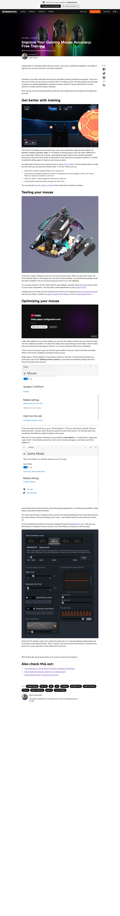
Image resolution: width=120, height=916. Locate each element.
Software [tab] (32, 11)
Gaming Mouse (32, 686)
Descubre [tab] (41, 11)
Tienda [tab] (23, 11)
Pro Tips (43, 686)
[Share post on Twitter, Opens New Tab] (104, 73)
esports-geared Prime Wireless (58, 294)
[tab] (83, 11)
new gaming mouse (89, 292)
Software (25, 38)
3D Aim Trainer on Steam (44, 185)
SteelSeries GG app (77, 524)
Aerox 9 (49, 690)
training (65, 686)
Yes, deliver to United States (50, 6)
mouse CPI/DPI (80, 287)
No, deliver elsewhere (69, 6)
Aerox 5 (25, 690)
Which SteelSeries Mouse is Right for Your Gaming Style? (45, 672)
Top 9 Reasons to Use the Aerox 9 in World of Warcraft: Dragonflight (49, 669)
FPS (57, 686)
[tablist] (33, 11)
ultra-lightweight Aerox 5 (83, 294)
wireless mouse (89, 686)
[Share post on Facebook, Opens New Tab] (104, 69)
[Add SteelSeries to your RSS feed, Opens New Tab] (104, 85)
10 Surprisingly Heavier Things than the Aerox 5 (41, 675)
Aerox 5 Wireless (37, 690)
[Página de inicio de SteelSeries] (10, 12)
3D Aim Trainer (68, 164)
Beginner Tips (76, 686)
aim (51, 686)
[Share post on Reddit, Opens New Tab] (104, 77)
